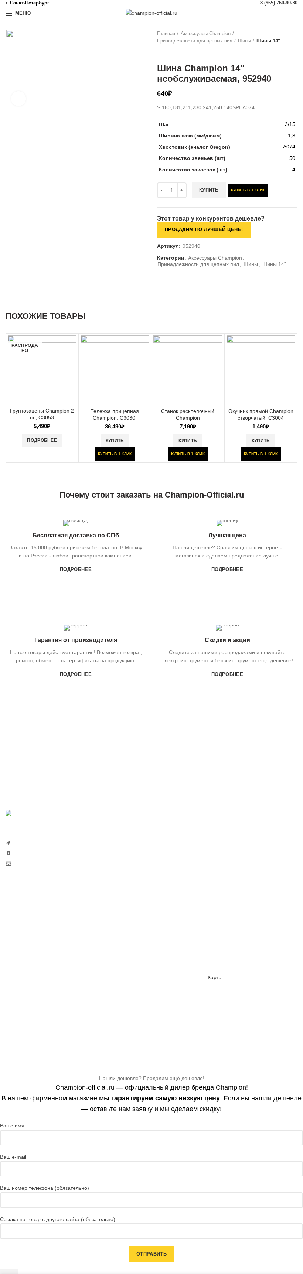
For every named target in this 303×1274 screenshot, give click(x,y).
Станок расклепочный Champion (187, 414)
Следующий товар (175, 52)
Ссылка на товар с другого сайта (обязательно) (57, 1219)
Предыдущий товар (160, 52)
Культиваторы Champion (35, 939)
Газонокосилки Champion (36, 926)
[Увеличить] (18, 98)
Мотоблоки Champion (31, 913)
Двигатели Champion (131, 947)
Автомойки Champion (31, 1003)
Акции (215, 952)
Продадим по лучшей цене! (204, 229)
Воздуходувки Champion (35, 1016)
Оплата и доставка (230, 913)
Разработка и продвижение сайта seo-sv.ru (58, 879)
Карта (215, 977)
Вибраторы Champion (132, 960)
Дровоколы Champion (32, 977)
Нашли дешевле (227, 939)
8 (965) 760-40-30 (278, 3)
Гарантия (219, 926)
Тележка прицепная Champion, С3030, (115, 414)
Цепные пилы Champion (35, 964)
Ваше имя (12, 1125)
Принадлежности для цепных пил (194, 41)
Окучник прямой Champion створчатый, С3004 (260, 414)
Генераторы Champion (133, 922)
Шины (244, 41)
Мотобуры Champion (131, 985)
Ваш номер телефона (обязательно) (44, 1188)
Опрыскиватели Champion (37, 990)
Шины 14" (268, 41)
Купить (209, 190)
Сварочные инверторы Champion (146, 998)
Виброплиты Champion (134, 973)
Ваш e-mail (13, 1157)
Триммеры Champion (31, 952)
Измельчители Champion (35, 1028)
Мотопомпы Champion (133, 934)
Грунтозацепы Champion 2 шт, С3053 (42, 414)
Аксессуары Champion (206, 33)
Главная (166, 33)
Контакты (219, 964)
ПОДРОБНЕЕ (76, 569)
